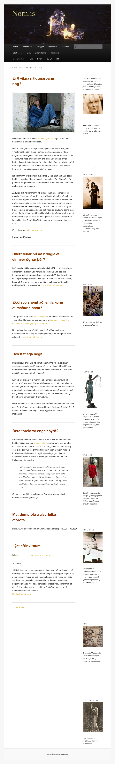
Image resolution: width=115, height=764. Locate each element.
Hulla (31, 58)
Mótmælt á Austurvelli (41, 555)
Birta (29, 52)
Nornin (15, 46)
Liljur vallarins (40, 52)
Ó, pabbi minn (18, 58)
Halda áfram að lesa (51, 285)
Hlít (57, 58)
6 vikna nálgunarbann (46, 138)
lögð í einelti (39, 442)
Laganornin (52, 46)
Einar (39, 58)
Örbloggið (40, 46)
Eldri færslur (18, 607)
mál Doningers (40, 316)
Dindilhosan (17, 52)
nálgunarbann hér (34, 230)
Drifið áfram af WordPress (57, 754)
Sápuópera (54, 52)
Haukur (49, 58)
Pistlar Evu (27, 46)
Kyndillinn (65, 46)
